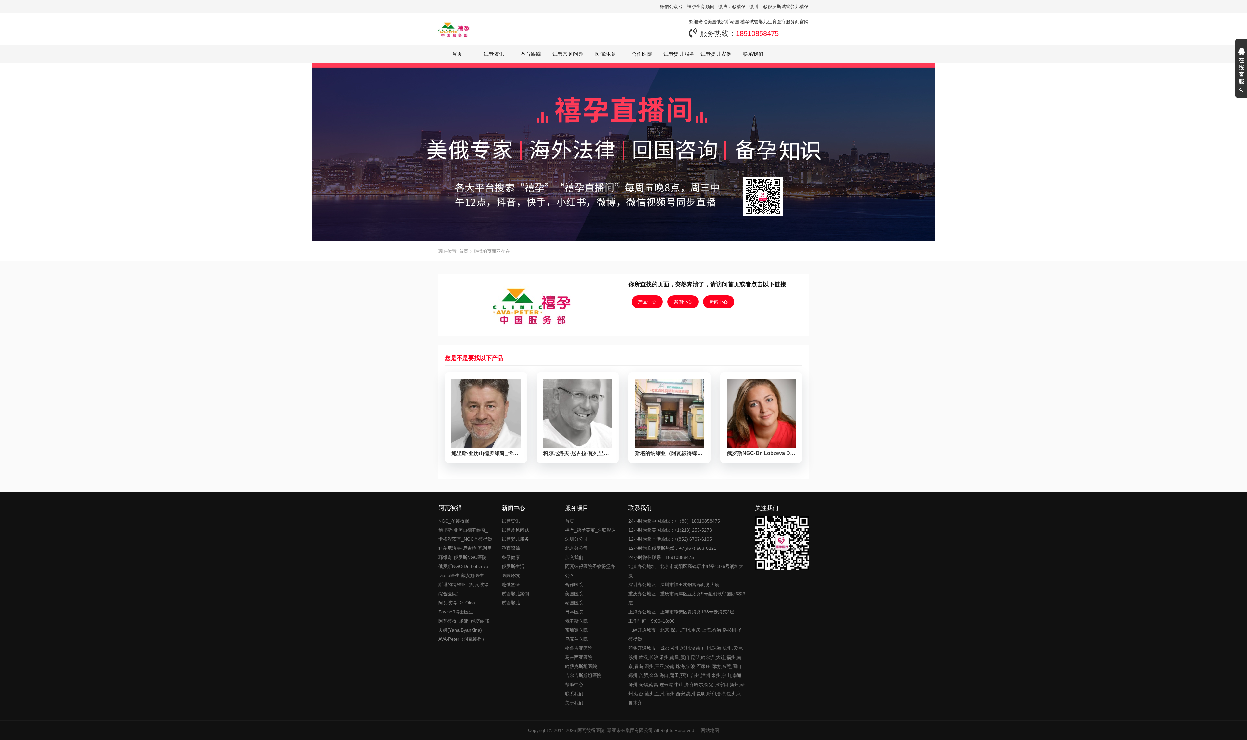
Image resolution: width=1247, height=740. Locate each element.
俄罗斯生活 (513, 566)
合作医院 (642, 54)
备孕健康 (511, 557)
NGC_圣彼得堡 (453, 521)
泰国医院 (574, 602)
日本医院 (574, 611)
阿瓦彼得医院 (591, 730)
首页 (457, 54)
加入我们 (574, 557)
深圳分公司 (576, 539)
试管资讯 (494, 54)
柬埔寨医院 (576, 630)
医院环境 (605, 54)
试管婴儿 (511, 602)
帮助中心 (574, 684)
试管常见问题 (568, 54)
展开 (1241, 70)
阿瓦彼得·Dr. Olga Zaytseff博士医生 (456, 607)
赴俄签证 (511, 584)
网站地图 (710, 730)
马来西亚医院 (578, 657)
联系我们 (753, 54)
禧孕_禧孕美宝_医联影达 (590, 530)
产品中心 (647, 301)
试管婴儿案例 (716, 54)
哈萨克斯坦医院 (581, 666)
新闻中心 (719, 301)
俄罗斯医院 (576, 620)
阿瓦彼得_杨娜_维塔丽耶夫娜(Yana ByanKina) (463, 625)
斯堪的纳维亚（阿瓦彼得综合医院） (463, 589)
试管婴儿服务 (679, 54)
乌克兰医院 (576, 639)
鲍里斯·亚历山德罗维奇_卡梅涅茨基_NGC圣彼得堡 (465, 534)
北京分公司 (576, 548)
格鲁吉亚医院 (578, 648)
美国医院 (574, 593)
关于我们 (574, 702)
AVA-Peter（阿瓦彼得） (462, 639)
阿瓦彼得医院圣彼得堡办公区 (590, 571)
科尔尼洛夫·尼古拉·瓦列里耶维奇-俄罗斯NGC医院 (465, 553)
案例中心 (683, 301)
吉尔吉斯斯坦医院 (583, 675)
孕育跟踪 (531, 54)
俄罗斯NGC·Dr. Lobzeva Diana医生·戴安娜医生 (463, 571)
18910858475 (757, 34)
